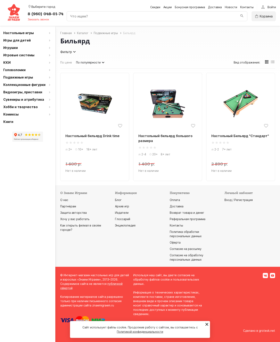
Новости (231, 7)
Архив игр (122, 206)
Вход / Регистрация (238, 200)
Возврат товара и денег (187, 212)
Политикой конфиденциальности (140, 331)
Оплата (175, 200)
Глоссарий (122, 219)
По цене (66, 62)
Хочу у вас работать (75, 219)
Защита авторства (73, 212)
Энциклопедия (125, 225)
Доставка (215, 7)
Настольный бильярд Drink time (92, 136)
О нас (64, 200)
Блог (118, 200)
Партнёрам (68, 206)
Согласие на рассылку (185, 249)
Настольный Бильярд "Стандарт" (240, 136)
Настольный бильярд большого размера (165, 138)
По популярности (88, 62)
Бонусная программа (190, 7)
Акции (167, 7)
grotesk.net (267, 330)
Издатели (122, 212)
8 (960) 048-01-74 (45, 14)
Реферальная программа (187, 219)
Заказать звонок (38, 19)
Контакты (247, 7)
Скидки (155, 7)
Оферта (175, 242)
